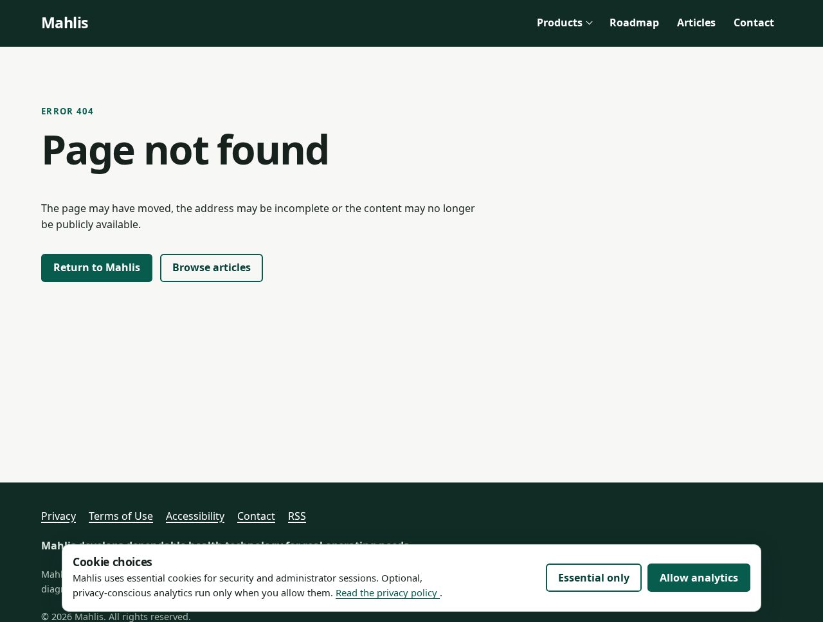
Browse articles (211, 267)
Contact (754, 22)
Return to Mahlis (96, 267)
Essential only (593, 578)
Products (560, 22)
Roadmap (634, 22)
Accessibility (195, 516)
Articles (696, 22)
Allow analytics (699, 578)
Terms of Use (121, 516)
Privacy (58, 516)
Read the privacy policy (388, 592)
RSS (297, 516)
